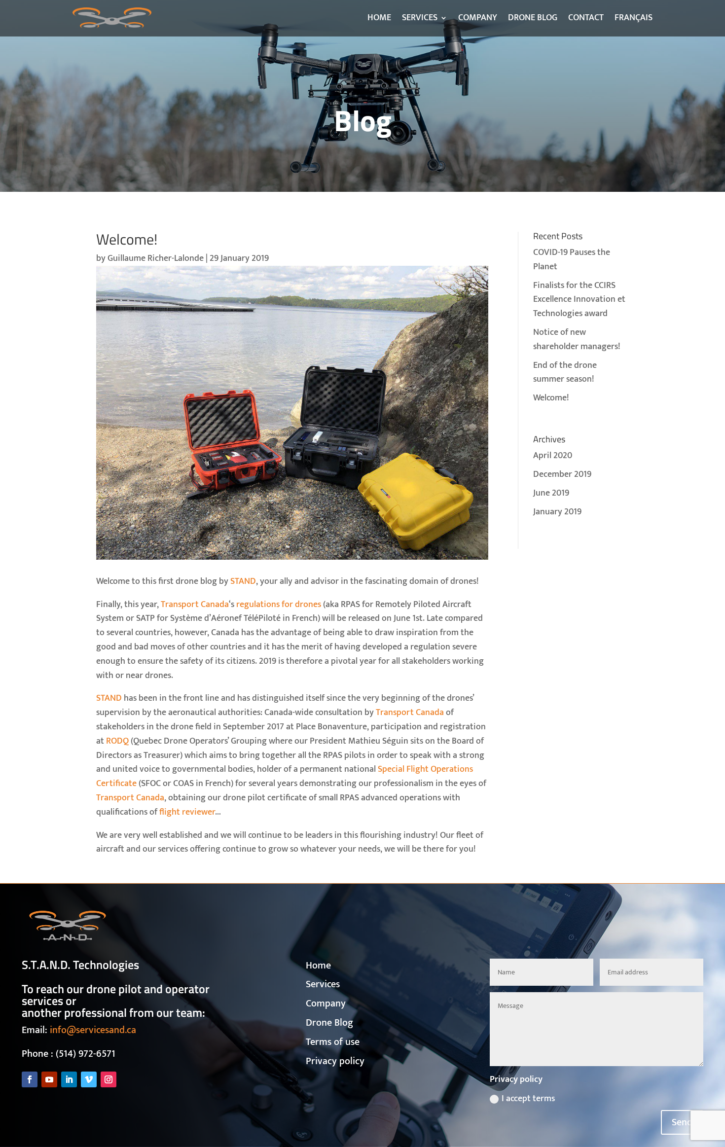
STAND (243, 581)
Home (318, 965)
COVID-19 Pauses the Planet (571, 259)
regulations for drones (278, 604)
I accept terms (528, 1098)
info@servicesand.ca (93, 1030)
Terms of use (333, 1042)
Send (682, 1122)
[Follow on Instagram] (108, 1079)
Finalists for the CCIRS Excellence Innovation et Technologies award (579, 300)
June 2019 (551, 493)
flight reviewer (187, 812)
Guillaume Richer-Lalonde (156, 258)
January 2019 (557, 511)
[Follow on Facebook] (29, 1079)
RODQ (117, 741)
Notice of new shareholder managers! (576, 339)
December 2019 (562, 474)
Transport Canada (195, 604)
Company (326, 1003)
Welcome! (551, 398)
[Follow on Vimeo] (89, 1079)
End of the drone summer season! (565, 372)
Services (323, 984)
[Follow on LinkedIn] (69, 1079)
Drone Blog (329, 1022)
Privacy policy (335, 1061)
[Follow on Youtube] (49, 1079)
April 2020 (552, 455)
